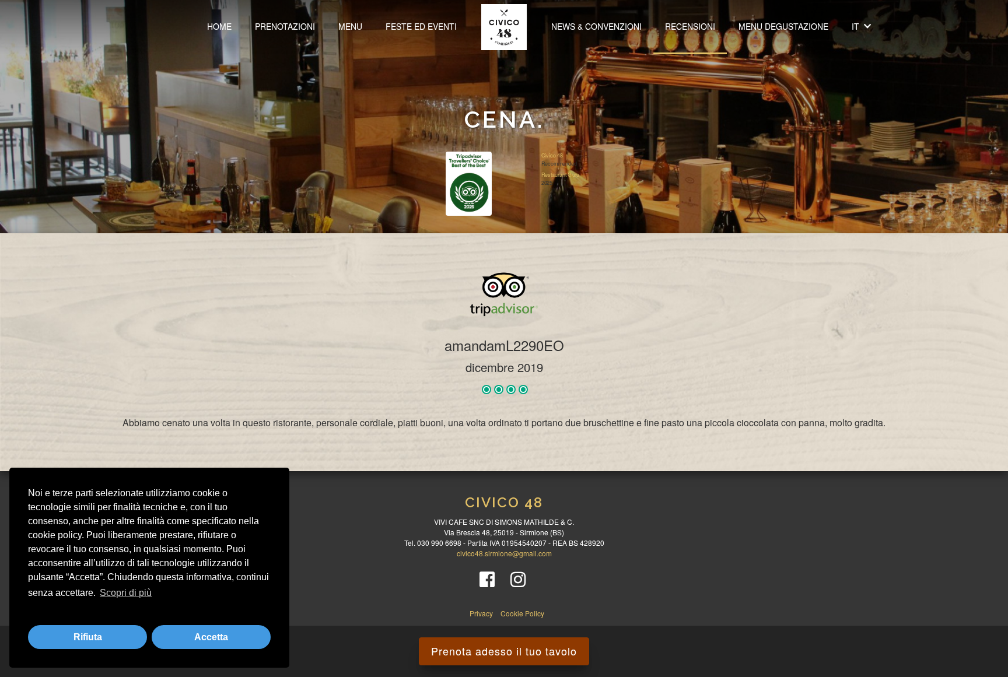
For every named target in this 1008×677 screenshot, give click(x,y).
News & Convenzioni (596, 26)
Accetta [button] (211, 637)
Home (219, 26)
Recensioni (690, 26)
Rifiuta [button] (88, 637)
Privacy (482, 613)
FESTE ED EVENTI (421, 26)
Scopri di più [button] (126, 593)
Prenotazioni (285, 26)
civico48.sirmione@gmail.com (504, 553)
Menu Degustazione (783, 26)
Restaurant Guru (560, 174)
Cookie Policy (522, 613)
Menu (350, 26)
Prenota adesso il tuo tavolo (504, 650)
